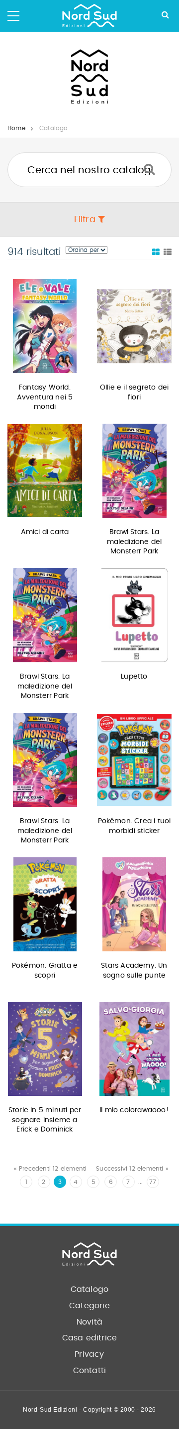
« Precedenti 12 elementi (50, 1169)
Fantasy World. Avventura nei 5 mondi (45, 397)
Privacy (89, 1354)
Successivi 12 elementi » (132, 1169)
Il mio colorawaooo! (134, 1110)
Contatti (89, 1371)
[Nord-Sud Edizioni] (89, 16)
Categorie (89, 1306)
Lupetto (134, 676)
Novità (89, 1322)
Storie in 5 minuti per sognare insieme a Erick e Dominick (44, 1120)
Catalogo (90, 1289)
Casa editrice (89, 1338)
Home (16, 128)
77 (152, 1182)
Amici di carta (45, 532)
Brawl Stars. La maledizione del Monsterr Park (134, 542)
